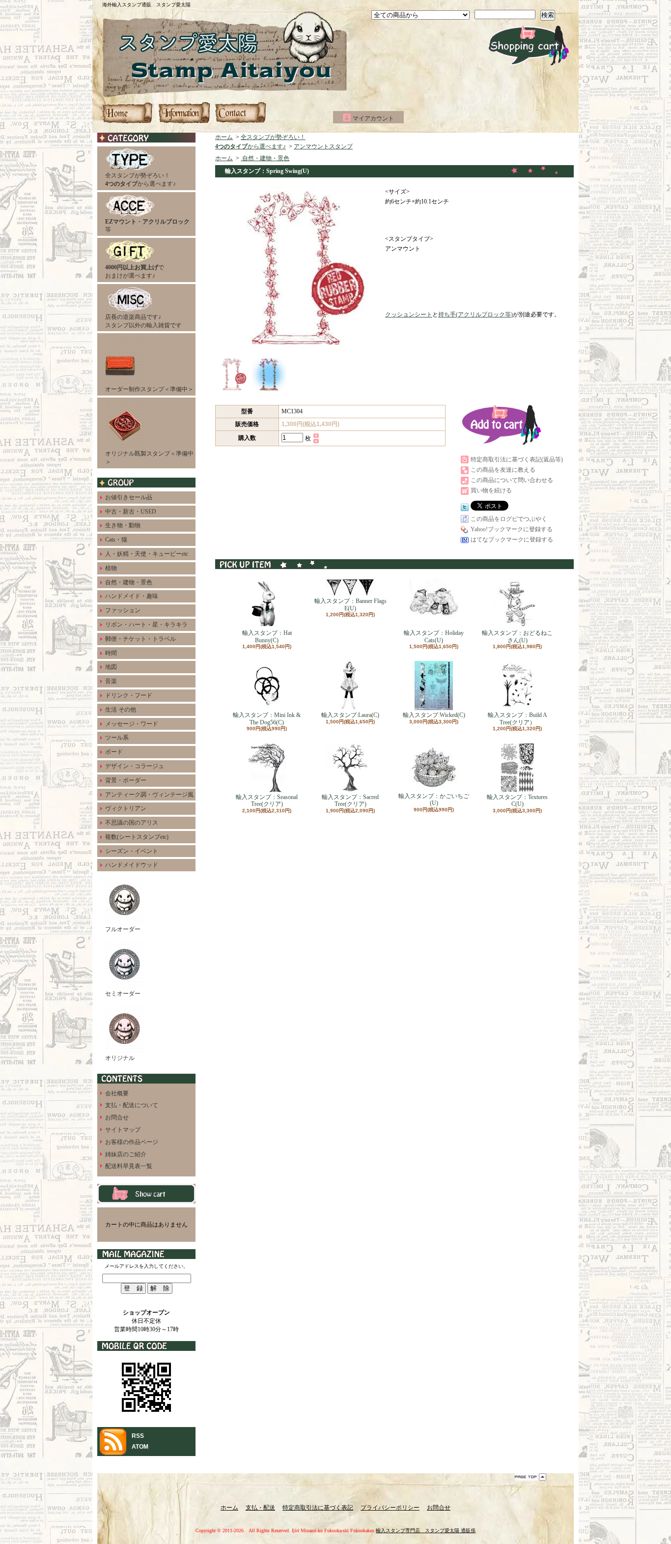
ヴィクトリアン (125, 808)
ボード (114, 751)
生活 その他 (120, 709)
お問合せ (240, 112)
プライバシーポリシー (390, 1507)
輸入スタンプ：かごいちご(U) (433, 799)
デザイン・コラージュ (134, 766)
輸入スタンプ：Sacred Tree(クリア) (350, 800)
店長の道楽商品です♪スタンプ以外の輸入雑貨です (143, 321)
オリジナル (120, 1058)
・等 (147, 225)
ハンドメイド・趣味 (131, 596)
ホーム (128, 112)
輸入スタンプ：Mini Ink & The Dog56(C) (267, 718)
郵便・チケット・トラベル (140, 638)
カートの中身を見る (146, 1193)
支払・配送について (184, 112)
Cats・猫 (116, 539)
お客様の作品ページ (131, 1142)
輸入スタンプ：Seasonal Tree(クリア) (267, 800)
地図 (111, 666)
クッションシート (408, 314)
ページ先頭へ (530, 1477)
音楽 (111, 681)
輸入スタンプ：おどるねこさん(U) (517, 636)
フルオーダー (122, 929)
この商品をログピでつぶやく (509, 518)
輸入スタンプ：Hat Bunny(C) (267, 636)
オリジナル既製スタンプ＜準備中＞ (149, 457)
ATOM (140, 1446)
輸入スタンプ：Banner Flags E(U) (350, 604)
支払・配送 (260, 1507)
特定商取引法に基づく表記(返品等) (517, 459)
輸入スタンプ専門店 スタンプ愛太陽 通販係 (425, 1530)
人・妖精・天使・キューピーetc (146, 553)
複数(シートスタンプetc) (136, 836)
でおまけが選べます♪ (134, 271)
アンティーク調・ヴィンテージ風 (149, 794)
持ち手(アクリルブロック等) (475, 314)
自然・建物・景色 (128, 582)
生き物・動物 (122, 525)
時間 (111, 653)
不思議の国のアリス (131, 822)
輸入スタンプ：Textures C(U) (517, 800)
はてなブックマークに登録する (512, 539)
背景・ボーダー (125, 780)
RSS (138, 1435)
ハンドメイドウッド (131, 864)
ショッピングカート (529, 45)
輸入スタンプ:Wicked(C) (434, 715)
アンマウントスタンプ (323, 146)
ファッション (122, 610)
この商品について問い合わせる (512, 480)
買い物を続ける (491, 490)
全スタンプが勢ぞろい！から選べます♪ (140, 179)
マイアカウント (373, 118)
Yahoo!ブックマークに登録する (512, 529)
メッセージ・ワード (131, 723)
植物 (111, 568)
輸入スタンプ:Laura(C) (350, 715)
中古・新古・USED (130, 511)
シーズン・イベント (131, 851)
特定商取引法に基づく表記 (317, 1507)
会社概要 (117, 1093)
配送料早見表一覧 (128, 1166)
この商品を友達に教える (503, 469)
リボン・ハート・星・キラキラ (146, 624)
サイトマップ (122, 1129)
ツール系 (117, 737)
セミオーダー (122, 993)
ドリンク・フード (128, 695)
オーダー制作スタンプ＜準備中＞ (149, 389)
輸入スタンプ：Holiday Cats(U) (434, 636)
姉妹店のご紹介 (125, 1154)
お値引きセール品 (128, 497)
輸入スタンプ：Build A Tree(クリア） (517, 718)
